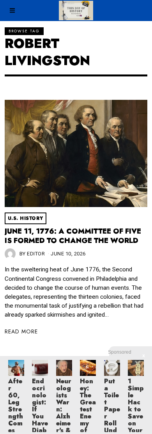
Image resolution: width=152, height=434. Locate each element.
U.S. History (25, 218)
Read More (21, 331)
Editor (36, 254)
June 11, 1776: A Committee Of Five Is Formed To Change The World (73, 236)
